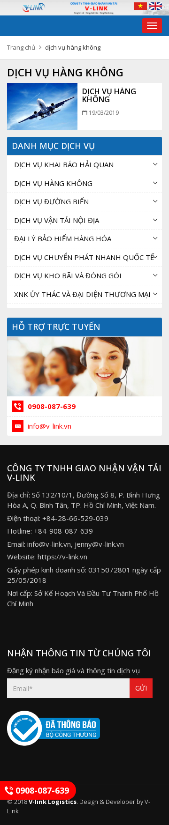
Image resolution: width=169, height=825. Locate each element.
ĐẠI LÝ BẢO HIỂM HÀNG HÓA (62, 238)
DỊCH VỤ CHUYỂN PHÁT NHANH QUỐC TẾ (84, 257)
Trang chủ (21, 47)
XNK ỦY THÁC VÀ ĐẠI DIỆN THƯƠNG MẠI (82, 294)
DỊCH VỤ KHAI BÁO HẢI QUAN (64, 164)
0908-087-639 (51, 406)
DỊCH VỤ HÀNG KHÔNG (109, 95)
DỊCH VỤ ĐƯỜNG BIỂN (51, 201)
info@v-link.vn (48, 426)
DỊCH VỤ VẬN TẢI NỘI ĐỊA (56, 220)
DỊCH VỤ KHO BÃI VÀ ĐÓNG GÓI (68, 275)
